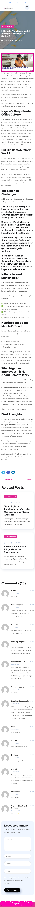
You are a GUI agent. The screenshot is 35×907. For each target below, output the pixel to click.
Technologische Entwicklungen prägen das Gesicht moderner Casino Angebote (17, 510)
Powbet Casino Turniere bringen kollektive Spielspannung (15, 549)
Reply (32, 590)
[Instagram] (17, 3)
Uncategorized (7, 26)
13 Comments (18, 40)
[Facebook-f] (14, 3)
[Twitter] (10, 3)
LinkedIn (13, 472)
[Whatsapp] (21, 3)
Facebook (8, 472)
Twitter (3, 472)
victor (8, 503)
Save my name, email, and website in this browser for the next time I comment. (17, 880)
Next (29, 480)
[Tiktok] (25, 3)
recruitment (21, 380)
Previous (8, 480)
